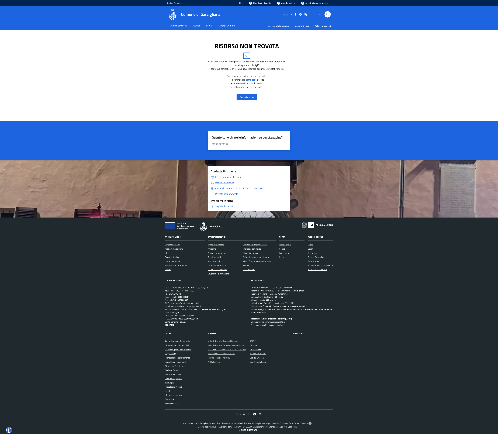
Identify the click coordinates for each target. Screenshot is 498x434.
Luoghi (310, 248)
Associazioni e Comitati (317, 269)
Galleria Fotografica (316, 257)
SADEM (253, 345)
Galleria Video (313, 261)
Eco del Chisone (257, 357)
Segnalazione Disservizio (175, 361)
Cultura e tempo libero (217, 269)
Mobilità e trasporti (251, 252)
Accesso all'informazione (278, 25)
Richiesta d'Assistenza (174, 366)
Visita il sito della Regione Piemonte (223, 341)
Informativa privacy (173, 378)
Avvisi (281, 257)
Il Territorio (312, 252)
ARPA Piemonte (215, 361)
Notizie (282, 248)
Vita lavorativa (249, 269)
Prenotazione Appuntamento (177, 357)
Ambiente (212, 248)
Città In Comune (301, 423)
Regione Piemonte (174, 3)
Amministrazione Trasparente (177, 341)
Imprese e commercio (252, 248)
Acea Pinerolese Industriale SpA (221, 353)
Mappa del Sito (171, 403)
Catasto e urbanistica (217, 265)
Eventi (310, 244)
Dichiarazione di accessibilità (177, 345)
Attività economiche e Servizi (320, 265)
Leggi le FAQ (170, 353)
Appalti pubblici (214, 257)
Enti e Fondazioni (172, 261)
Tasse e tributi (285, 244)
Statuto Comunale (173, 374)
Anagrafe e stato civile (217, 252)
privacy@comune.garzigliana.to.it (270, 321)
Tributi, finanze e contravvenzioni (257, 261)
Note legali (169, 382)
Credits (168, 390)
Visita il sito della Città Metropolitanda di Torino (228, 345)
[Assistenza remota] (310, 423)
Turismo (246, 265)
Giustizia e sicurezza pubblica (255, 244)
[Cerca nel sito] (327, 14)
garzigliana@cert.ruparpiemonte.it (185, 303)
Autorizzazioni (214, 261)
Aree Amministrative (174, 248)
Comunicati (284, 252)
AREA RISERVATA (249, 430)
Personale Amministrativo (176, 265)
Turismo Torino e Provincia (219, 357)
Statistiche (169, 399)
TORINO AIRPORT (258, 353)
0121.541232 (175, 293)
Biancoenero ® (259, 426)
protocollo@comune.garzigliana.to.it (186, 306)
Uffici (167, 252)
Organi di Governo (172, 244)
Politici (168, 269)
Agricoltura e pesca (216, 244)
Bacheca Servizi (171, 370)
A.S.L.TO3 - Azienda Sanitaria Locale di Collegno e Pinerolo (233, 349)
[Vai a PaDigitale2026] (317, 225)
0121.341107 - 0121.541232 (181, 290)
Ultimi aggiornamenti (174, 395)
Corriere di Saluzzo (258, 361)
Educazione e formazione (218, 273)
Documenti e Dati (172, 257)
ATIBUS (253, 341)
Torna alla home (247, 97)
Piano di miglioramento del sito (178, 349)
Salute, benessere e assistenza (256, 257)
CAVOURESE (255, 349)
